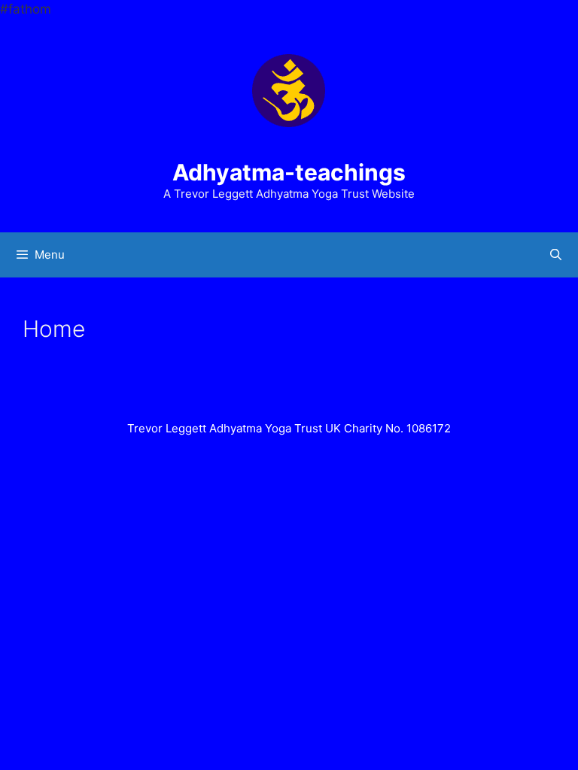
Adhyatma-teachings (289, 172)
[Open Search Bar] (556, 254)
